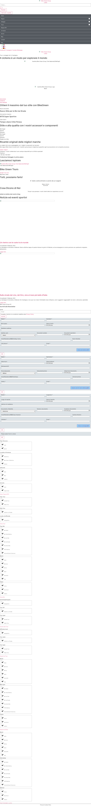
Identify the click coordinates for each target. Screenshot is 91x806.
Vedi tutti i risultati (6, 13)
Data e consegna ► (83, 426)
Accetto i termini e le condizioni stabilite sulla (17, 314)
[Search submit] (1, 7)
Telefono (2, 153)
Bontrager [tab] (2, 129)
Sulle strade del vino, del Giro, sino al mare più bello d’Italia (23, 295)
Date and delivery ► (83, 350)
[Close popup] (2, 354)
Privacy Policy (30, 314)
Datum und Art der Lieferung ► (80, 388)
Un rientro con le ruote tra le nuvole (14, 243)
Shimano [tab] (2, 132)
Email (1, 309)
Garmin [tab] (2, 130)
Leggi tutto (3, 251)
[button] (45, 18)
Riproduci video (4, 174)
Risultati (3, 10)
